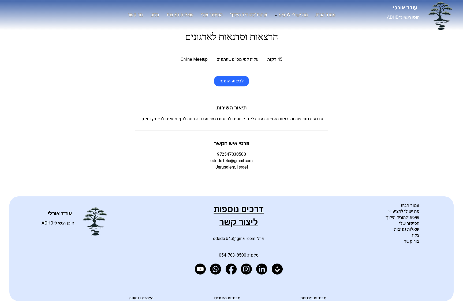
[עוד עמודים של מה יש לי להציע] (276, 15)
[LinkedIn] (261, 269)
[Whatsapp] (215, 269)
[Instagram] (246, 269)
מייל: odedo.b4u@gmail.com (238, 238)
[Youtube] (200, 269)
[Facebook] (231, 269)
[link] (231, 81)
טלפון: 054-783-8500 (239, 255)
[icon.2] (277, 269)
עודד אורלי (405, 7)
